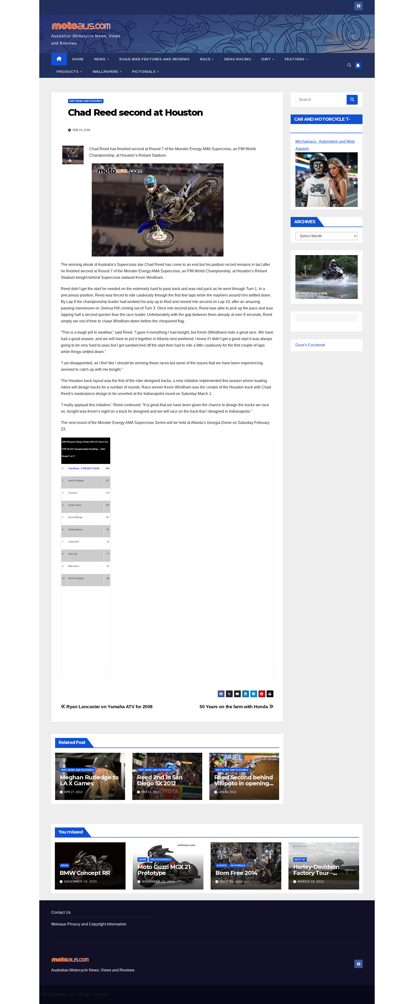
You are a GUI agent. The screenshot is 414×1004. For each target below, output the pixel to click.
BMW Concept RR (85, 872)
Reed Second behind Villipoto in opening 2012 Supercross (243, 783)
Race (206, 59)
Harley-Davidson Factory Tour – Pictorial (316, 872)
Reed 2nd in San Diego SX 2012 (160, 780)
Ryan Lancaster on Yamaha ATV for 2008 (109, 706)
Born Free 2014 (236, 872)
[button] (349, 65)
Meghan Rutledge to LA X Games (89, 780)
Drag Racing (237, 59)
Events (222, 865)
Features (295, 59)
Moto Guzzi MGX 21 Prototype (164, 869)
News (100, 59)
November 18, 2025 (80, 881)
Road (64, 865)
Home (78, 59)
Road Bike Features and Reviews (154, 59)
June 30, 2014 (231, 881)
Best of (300, 859)
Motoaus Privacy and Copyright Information (88, 924)
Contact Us (61, 912)
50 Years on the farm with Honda (234, 706)
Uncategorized (160, 859)
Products (68, 71)
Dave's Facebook (310, 345)
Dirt (266, 59)
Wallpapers (106, 71)
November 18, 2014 (158, 881)
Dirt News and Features (85, 101)
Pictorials (144, 71)
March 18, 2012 (311, 881)
